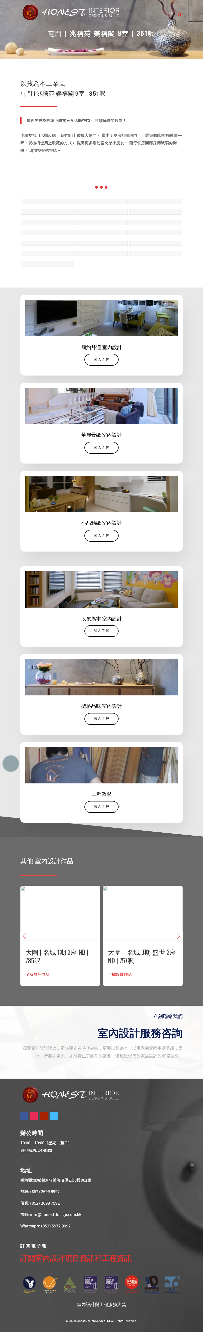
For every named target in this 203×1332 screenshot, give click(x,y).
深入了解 (101, 359)
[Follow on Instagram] (34, 1116)
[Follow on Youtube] (44, 1116)
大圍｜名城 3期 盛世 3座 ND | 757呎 (142, 936)
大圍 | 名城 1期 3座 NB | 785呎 (60, 936)
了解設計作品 (37, 974)
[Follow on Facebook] (24, 1116)
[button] (179, 936)
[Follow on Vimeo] (54, 1116)
